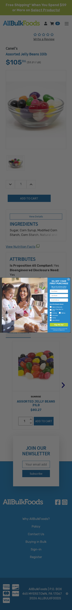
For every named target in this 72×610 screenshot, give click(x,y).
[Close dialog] (68, 279)
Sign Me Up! (59, 324)
